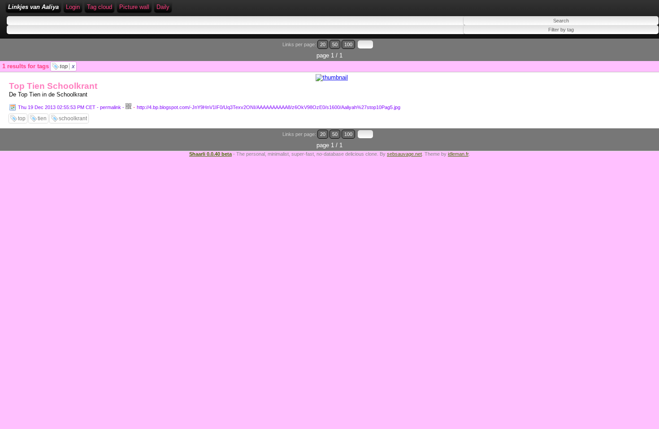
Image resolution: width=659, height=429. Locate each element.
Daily (162, 7)
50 (335, 44)
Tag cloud (99, 7)
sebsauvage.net (404, 154)
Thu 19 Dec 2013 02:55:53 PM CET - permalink (69, 107)
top (67, 66)
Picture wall (134, 7)
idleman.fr (458, 154)
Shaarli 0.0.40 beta (210, 154)
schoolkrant (73, 118)
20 (322, 44)
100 (348, 44)
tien (42, 118)
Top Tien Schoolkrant (53, 86)
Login (73, 7)
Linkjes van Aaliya (33, 7)
